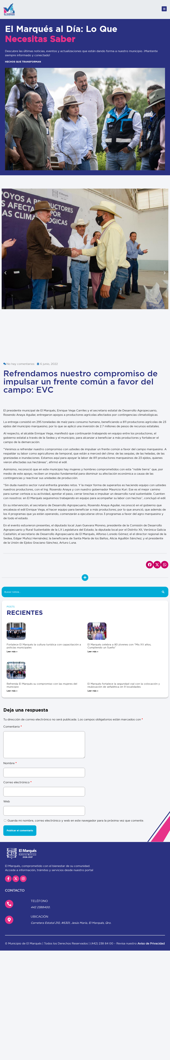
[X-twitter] (15, 878)
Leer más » (12, 651)
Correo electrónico (17, 782)
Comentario (12, 726)
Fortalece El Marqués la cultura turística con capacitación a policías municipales (44, 646)
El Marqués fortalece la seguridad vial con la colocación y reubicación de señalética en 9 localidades (123, 685)
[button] (5, 273)
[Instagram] (23, 878)
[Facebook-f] (8, 878)
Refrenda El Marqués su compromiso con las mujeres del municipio (42, 685)
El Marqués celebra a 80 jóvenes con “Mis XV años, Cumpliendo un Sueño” (119, 646)
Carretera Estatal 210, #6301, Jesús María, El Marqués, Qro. (71, 922)
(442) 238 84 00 (102, 943)
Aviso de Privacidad (151, 943)
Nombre (10, 763)
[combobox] (80, 592)
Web (6, 801)
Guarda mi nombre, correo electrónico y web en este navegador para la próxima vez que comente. (75, 820)
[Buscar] (163, 592)
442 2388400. (40, 907)
